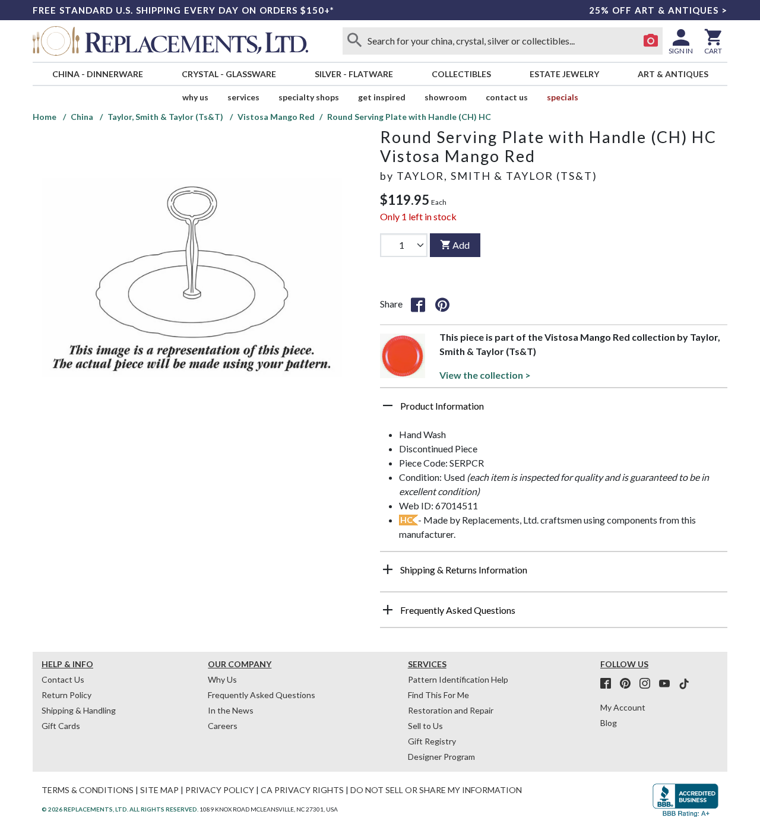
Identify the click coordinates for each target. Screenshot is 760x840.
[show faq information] (387, 609)
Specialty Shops (308, 97)
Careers (223, 726)
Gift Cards (61, 726)
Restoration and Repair (450, 710)
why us (195, 97)
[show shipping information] (387, 569)
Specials (562, 97)
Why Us (222, 679)
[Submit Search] (354, 41)
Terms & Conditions (88, 790)
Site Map (159, 790)
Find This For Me (438, 695)
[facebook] (609, 683)
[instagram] (648, 683)
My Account (622, 707)
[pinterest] (629, 683)
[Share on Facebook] (418, 304)
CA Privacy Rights (302, 790)
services (243, 97)
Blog (608, 723)
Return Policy (66, 695)
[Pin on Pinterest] (442, 304)
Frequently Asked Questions (261, 695)
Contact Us (507, 97)
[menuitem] (97, 74)
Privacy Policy (219, 790)
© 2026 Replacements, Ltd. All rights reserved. (120, 809)
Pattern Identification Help (458, 679)
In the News (231, 710)
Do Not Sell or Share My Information (436, 790)
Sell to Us (425, 726)
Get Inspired (382, 97)
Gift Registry (432, 741)
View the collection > (485, 375)
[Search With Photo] (651, 41)
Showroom (446, 97)
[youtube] (668, 683)
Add (461, 245)
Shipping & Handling (79, 710)
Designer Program (441, 757)
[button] (553, 410)
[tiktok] (684, 683)
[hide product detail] (387, 405)
